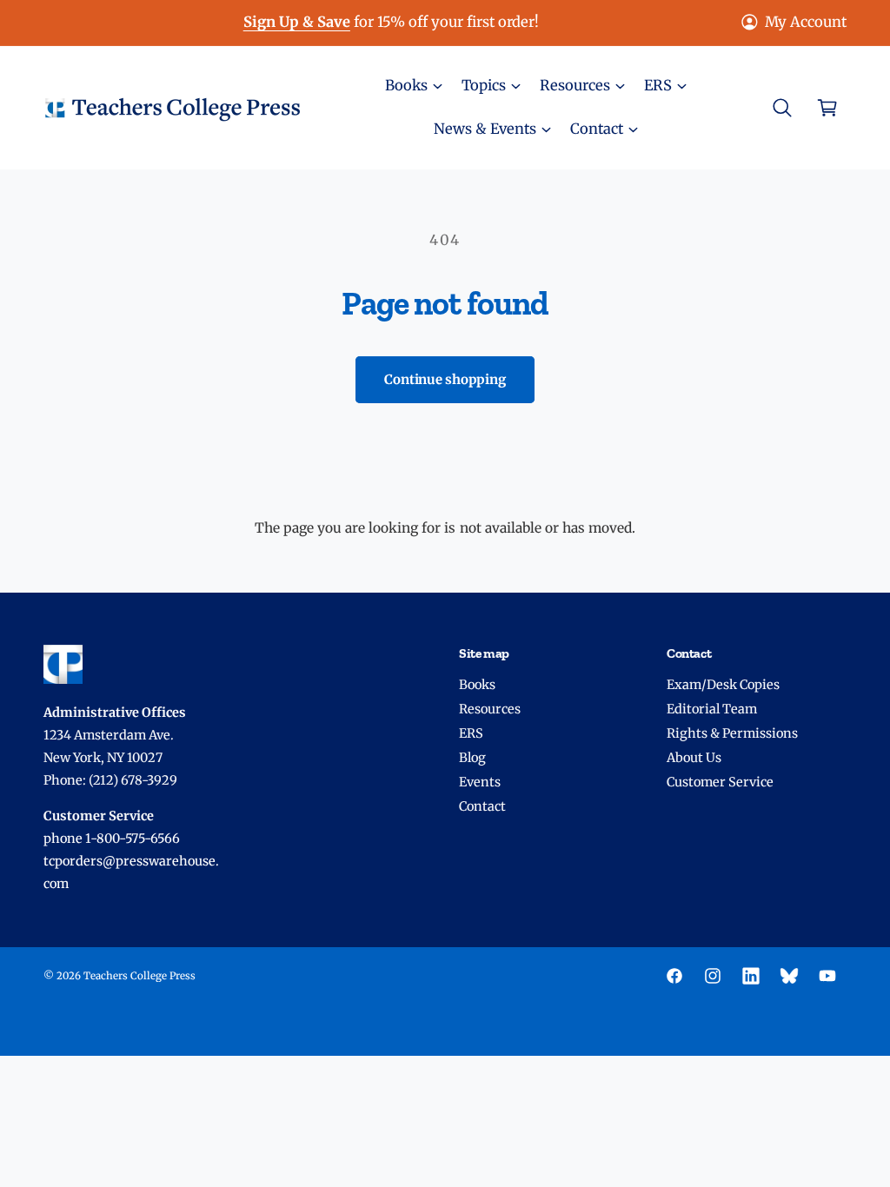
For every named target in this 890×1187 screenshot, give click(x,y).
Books (477, 685)
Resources (490, 709)
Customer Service (720, 782)
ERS (471, 733)
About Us (694, 758)
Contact (482, 806)
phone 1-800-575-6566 (111, 838)
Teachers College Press (139, 976)
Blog (472, 758)
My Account (806, 22)
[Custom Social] (789, 976)
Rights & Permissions (732, 733)
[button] (413, 86)
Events (480, 782)
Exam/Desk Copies (723, 685)
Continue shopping (444, 379)
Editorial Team (712, 709)
